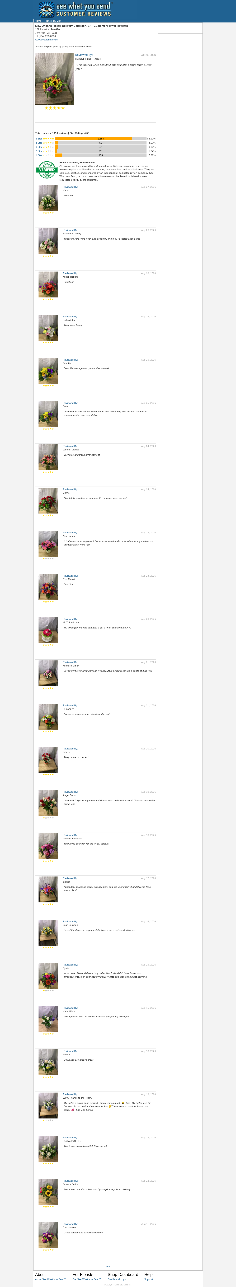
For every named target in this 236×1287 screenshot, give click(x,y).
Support (148, 1279)
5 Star (45, 138)
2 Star (45, 151)
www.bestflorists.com (46, 39)
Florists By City (53, 20)
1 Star (45, 155)
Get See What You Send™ (87, 1279)
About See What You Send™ (51, 1279)
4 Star (45, 142)
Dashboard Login (117, 1279)
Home (38, 20)
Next (108, 1266)
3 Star (45, 147)
